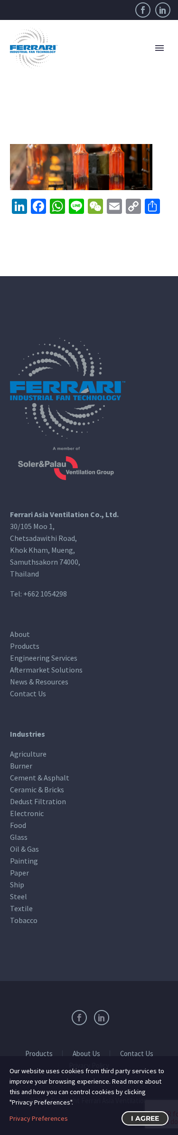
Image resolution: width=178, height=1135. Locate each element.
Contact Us (28, 693)
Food (18, 825)
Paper (19, 872)
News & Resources (39, 681)
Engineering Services (43, 658)
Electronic (27, 813)
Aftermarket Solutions (46, 669)
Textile (21, 908)
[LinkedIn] (162, 10)
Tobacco (23, 920)
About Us (86, 1054)
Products (24, 646)
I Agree (145, 1118)
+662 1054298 (45, 593)
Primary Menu (159, 48)
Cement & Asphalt (39, 777)
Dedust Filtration (38, 801)
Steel (18, 896)
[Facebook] (142, 10)
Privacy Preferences (38, 1118)
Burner (21, 765)
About (20, 634)
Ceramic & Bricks (37, 789)
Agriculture (28, 754)
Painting (24, 861)
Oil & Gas (24, 849)
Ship (17, 884)
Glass (19, 837)
